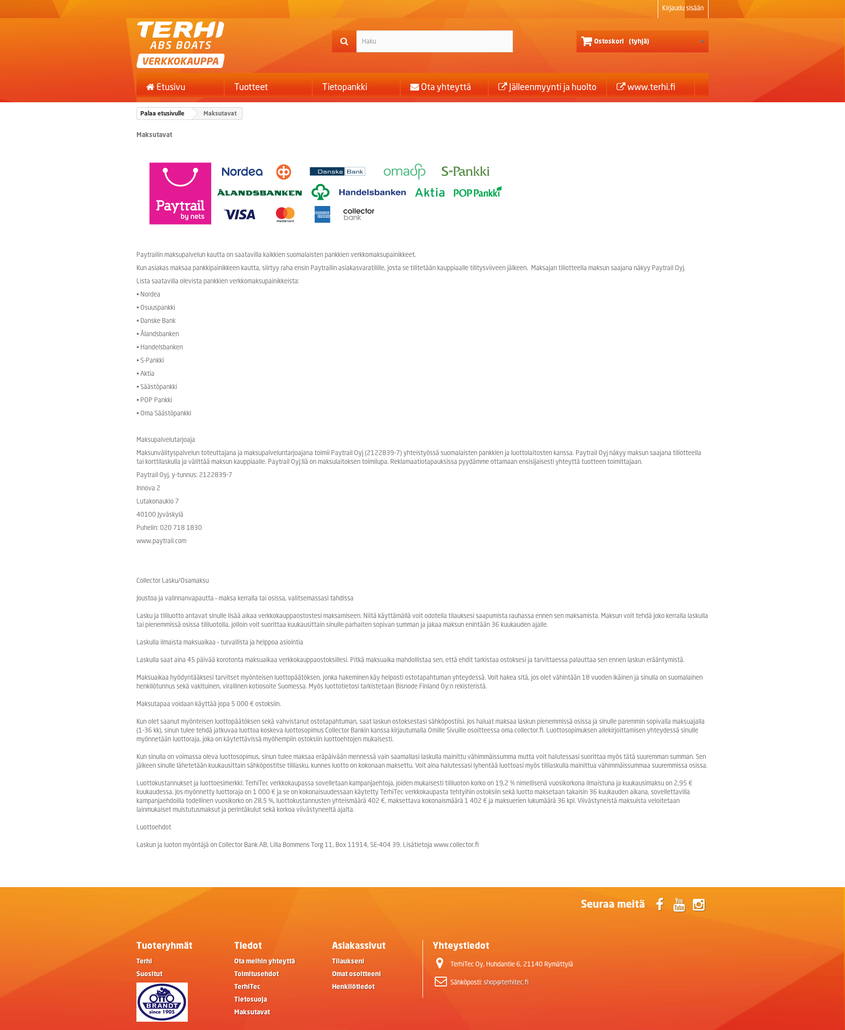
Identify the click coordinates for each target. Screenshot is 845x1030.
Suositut (149, 974)
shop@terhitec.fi (506, 982)
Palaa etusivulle (162, 113)
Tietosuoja (250, 999)
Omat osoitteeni (356, 974)
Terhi (144, 961)
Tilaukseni (348, 961)
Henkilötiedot (353, 987)
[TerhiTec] (226, 45)
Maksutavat (252, 1012)
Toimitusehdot (256, 974)
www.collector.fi (456, 845)
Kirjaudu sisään (683, 8)
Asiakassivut (359, 945)
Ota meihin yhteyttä (264, 961)
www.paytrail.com (161, 541)
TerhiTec (247, 987)
